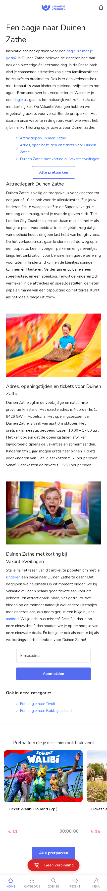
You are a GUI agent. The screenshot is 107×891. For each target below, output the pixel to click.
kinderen (13, 577)
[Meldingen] (101, 8)
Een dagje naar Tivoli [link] (37, 703)
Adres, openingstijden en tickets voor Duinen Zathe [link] (58, 149)
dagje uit (20, 99)
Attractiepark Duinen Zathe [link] (43, 138)
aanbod (12, 618)
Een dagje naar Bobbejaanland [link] (46, 710)
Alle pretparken (53, 172)
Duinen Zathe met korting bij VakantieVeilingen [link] (59, 159)
